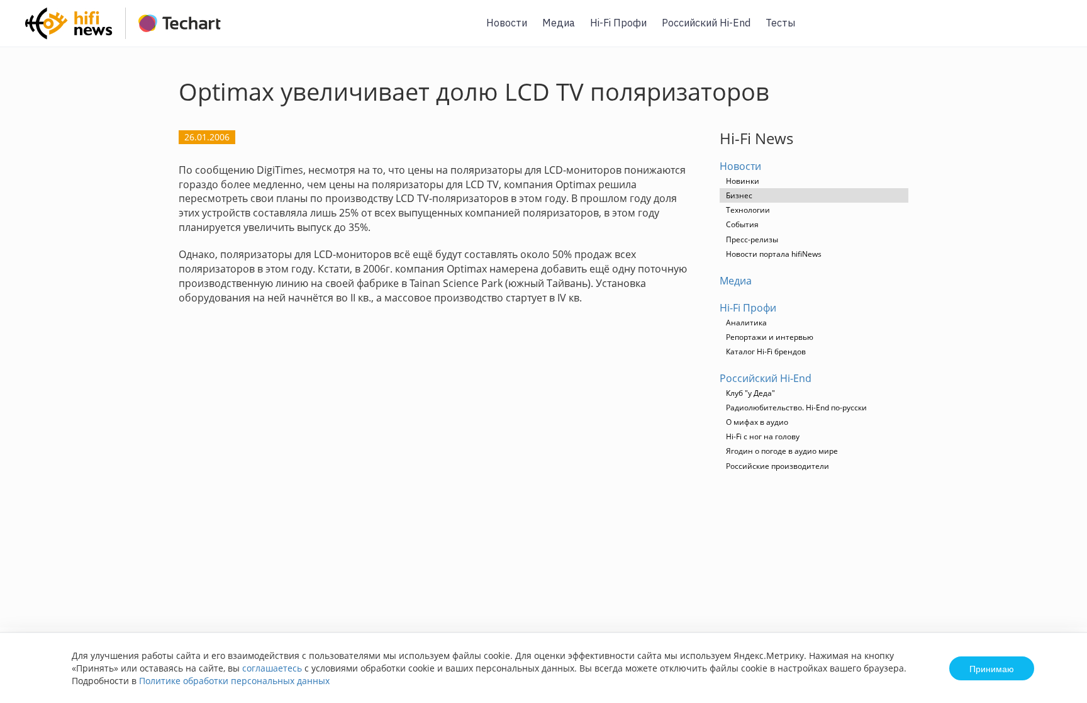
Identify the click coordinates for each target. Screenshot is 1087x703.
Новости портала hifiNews (774, 254)
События (742, 224)
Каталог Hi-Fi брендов (766, 351)
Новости (506, 22)
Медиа (558, 22)
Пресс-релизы (752, 239)
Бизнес (739, 195)
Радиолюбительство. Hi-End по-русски (796, 407)
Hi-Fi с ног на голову (763, 436)
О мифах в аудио (757, 422)
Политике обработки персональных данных (234, 681)
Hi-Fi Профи (618, 22)
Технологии (748, 210)
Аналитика (746, 322)
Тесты (780, 22)
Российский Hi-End (706, 22)
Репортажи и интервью (769, 337)
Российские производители (777, 466)
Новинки (742, 181)
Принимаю (991, 668)
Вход (1058, 31)
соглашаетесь (272, 668)
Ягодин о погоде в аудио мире (782, 451)
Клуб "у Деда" (750, 393)
